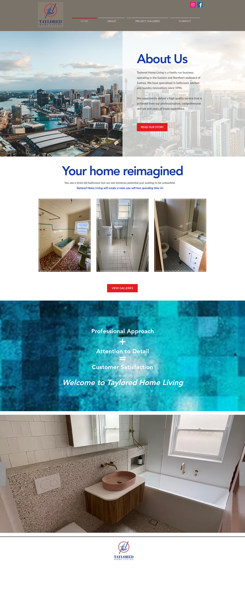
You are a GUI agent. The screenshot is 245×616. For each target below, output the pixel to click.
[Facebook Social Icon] (200, 4)
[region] (64, 235)
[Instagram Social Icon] (192, 4)
